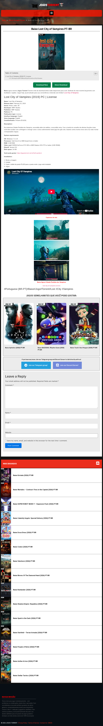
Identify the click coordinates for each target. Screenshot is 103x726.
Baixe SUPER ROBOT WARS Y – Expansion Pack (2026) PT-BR (35, 504)
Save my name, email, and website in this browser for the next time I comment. (37, 440)
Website (8, 432)
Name (8, 413)
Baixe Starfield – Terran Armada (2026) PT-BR (30, 633)
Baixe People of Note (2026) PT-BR (26, 647)
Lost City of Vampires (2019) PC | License (19, 76)
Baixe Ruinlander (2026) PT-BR (24, 590)
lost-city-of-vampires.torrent (51, 285)
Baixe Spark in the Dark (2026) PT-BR (27, 618)
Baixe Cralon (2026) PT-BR (23, 547)
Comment (9, 385)
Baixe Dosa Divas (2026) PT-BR (24, 532)
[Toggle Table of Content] (94, 73)
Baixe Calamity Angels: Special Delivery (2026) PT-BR (33, 518)
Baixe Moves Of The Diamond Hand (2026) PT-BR (31, 575)
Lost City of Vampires (71, 93)
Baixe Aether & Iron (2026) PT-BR (25, 661)
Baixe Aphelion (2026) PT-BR (15, 347)
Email (8, 422)
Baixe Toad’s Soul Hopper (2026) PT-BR (83, 347)
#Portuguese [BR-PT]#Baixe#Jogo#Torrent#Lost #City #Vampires (27, 78)
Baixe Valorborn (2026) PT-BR (24, 561)
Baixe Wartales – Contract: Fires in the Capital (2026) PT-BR (35, 490)
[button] (51, 13)
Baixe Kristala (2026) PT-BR (23, 475)
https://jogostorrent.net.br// (29, 153)
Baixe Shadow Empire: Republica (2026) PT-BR (30, 604)
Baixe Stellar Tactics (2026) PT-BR (26, 676)
